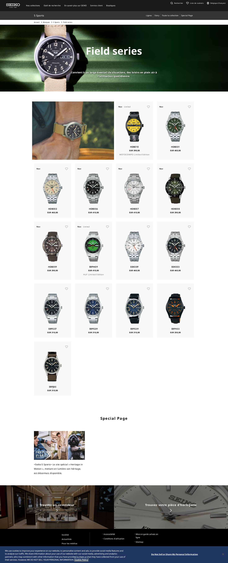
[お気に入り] (148, 107)
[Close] (223, 554)
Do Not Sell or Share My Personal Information (174, 554)
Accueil (37, 22)
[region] (114, 554)
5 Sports (56, 22)
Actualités (67, 539)
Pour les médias (69, 543)
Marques (46, 22)
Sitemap (139, 542)
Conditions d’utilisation (114, 538)
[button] (176, 3)
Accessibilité (109, 534)
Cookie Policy (81, 559)
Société (65, 534)
